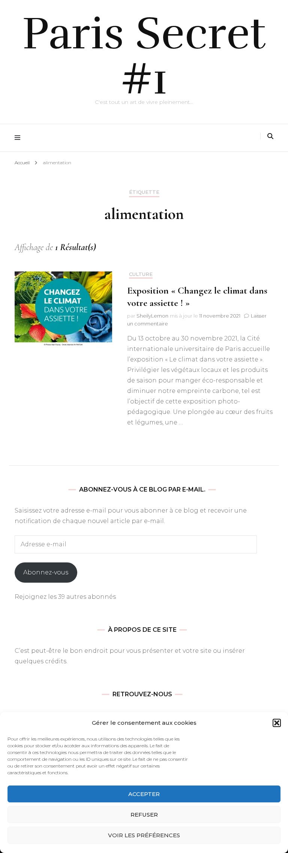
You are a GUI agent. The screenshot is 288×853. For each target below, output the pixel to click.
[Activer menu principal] (19, 138)
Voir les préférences (144, 835)
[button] (276, 723)
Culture (141, 274)
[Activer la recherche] (270, 136)
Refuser (144, 814)
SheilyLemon (152, 316)
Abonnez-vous (45, 572)
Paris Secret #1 (144, 56)
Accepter (144, 794)
